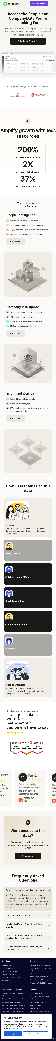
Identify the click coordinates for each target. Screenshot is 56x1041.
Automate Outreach (9, 975)
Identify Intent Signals (9, 971)
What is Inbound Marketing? (40, 1011)
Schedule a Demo (26, 41)
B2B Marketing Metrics (38, 1002)
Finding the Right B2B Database (41, 983)
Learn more (14, 241)
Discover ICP (6, 965)
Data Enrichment (36, 1005)
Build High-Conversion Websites (13, 1005)
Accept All (13, 1034)
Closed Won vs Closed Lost (40, 980)
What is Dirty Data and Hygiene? (41, 977)
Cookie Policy (16, 1028)
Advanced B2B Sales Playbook (13, 1011)
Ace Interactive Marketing (11, 1002)
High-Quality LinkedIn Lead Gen (13, 999)
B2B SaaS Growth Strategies (40, 965)
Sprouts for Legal (8, 984)
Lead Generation (36, 994)
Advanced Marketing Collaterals (13, 1008)
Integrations (6, 981)
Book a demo (39, 3)
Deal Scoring (34, 1008)
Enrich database (8, 968)
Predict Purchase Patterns (11, 978)
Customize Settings (36, 1034)
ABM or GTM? (35, 974)
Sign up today (28, 856)
